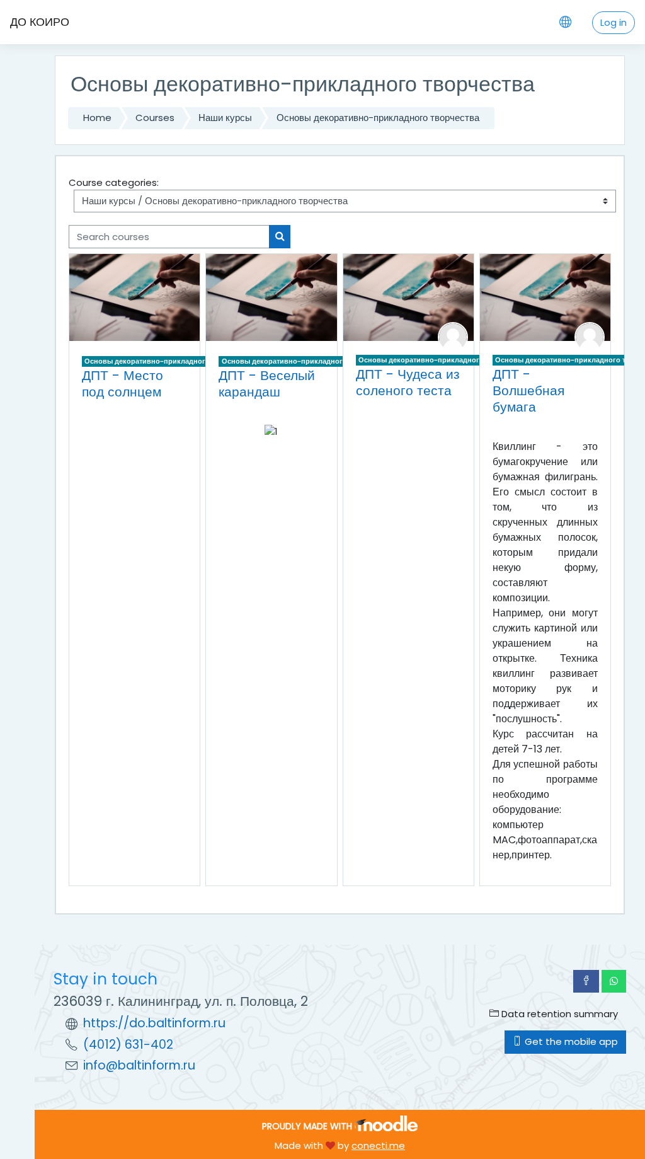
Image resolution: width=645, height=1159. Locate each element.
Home (97, 117)
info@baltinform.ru (139, 1065)
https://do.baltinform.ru (154, 1023)
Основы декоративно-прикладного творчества (378, 117)
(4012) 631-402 (128, 1044)
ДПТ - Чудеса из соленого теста (408, 382)
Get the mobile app (570, 1041)
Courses (154, 117)
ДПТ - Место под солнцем (122, 383)
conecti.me (378, 1145)
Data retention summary (558, 1013)
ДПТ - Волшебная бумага (528, 390)
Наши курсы (225, 117)
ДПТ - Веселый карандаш (267, 383)
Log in (613, 22)
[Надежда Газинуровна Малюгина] (453, 336)
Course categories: (114, 182)
